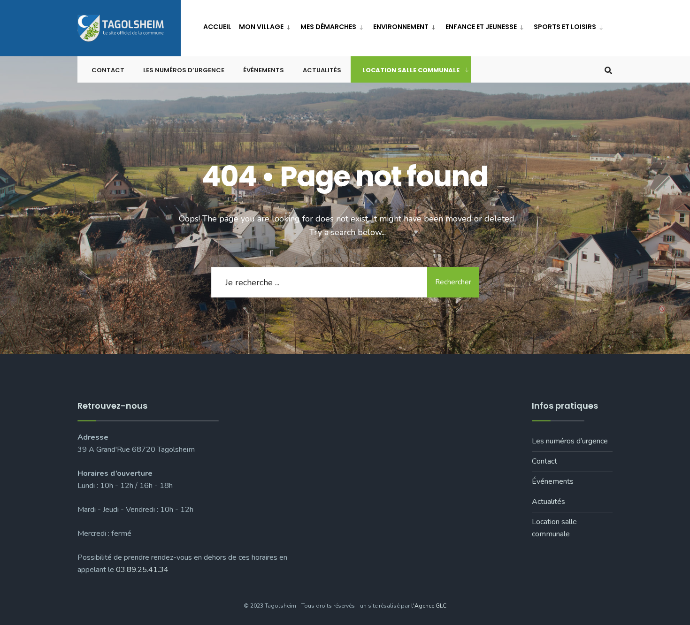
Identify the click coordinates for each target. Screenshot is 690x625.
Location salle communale (411, 70)
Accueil (217, 26)
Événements (263, 70)
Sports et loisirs (565, 26)
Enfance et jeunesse (481, 26)
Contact (108, 70)
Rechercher (453, 282)
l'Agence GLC (428, 606)
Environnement (401, 26)
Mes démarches (328, 26)
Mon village (261, 26)
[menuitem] (266, 25)
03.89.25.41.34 (142, 569)
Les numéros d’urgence (183, 70)
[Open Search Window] (608, 69)
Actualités (322, 70)
